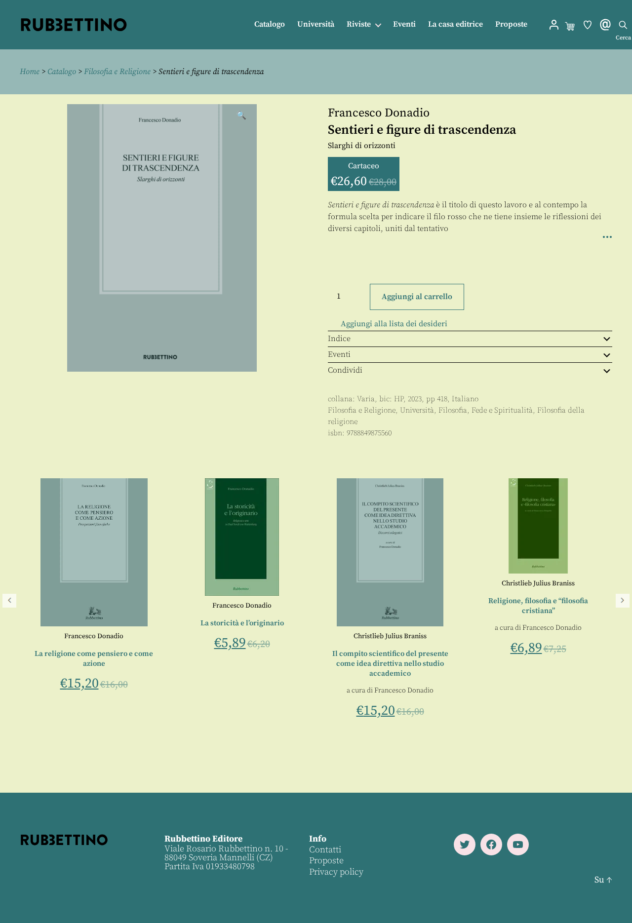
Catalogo (269, 24)
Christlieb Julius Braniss (587, 636)
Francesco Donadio (379, 113)
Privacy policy (336, 872)
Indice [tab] (339, 339)
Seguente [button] (623, 601)
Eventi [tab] (339, 354)
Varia (366, 399)
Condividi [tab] (345, 370)
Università (315, 24)
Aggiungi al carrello (417, 297)
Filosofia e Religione (117, 72)
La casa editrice (455, 24)
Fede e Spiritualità (502, 410)
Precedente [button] (9, 601)
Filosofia (452, 410)
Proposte (511, 24)
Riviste (359, 24)
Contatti (325, 849)
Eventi (404, 24)
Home (30, 72)
